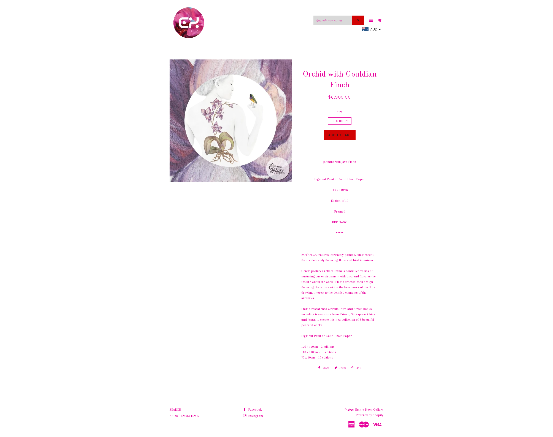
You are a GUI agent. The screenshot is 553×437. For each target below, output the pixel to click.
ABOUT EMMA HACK (184, 416)
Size (339, 112)
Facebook (254, 409)
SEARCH (175, 409)
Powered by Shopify (369, 415)
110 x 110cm (339, 121)
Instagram (255, 416)
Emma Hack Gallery (369, 409)
